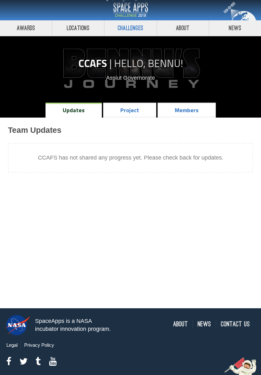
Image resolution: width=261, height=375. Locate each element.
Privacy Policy (39, 345)
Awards (26, 28)
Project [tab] (129, 110)
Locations (78, 28)
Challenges (130, 28)
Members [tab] (187, 110)
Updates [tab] (74, 110)
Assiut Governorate (130, 78)
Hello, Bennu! (148, 63)
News (235, 28)
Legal (12, 345)
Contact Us (235, 324)
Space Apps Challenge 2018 (130, 10)
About (183, 28)
